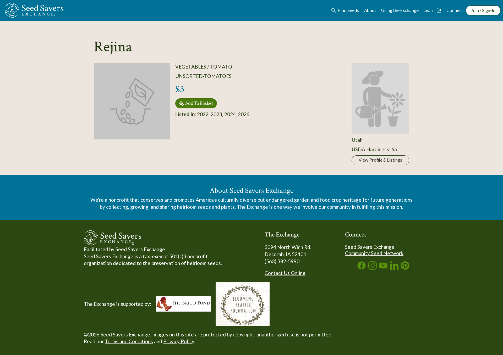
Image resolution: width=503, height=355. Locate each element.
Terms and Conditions (129, 341)
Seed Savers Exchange (370, 247)
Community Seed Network (374, 253)
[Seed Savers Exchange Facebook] (361, 268)
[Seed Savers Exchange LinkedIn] (394, 268)
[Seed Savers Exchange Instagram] (372, 268)
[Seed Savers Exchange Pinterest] (405, 268)
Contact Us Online (285, 273)
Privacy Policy (178, 341)
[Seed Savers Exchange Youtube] (383, 268)
